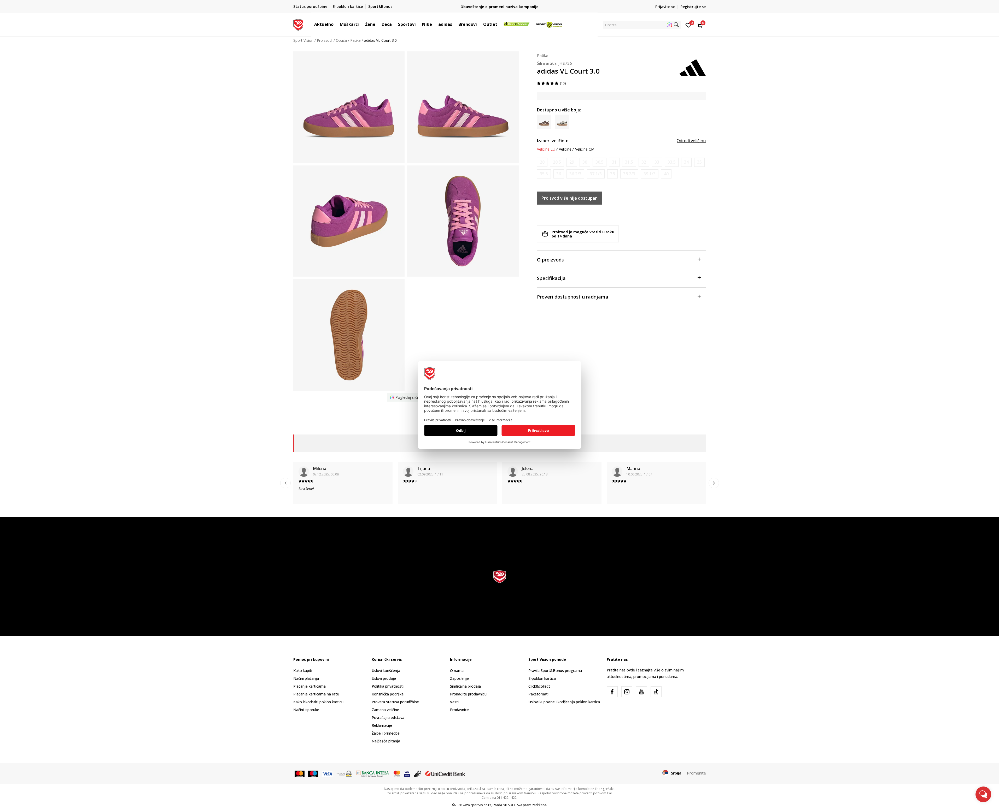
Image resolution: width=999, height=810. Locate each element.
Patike (355, 40)
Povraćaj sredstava (388, 717)
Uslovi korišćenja (386, 670)
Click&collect (539, 686)
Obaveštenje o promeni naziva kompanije (499, 7)
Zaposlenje (459, 678)
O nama (457, 670)
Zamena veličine (385, 709)
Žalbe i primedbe (386, 733)
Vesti (454, 701)
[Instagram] (627, 692)
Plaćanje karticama (309, 686)
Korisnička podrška (388, 694)
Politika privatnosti (388, 686)
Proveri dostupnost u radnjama (572, 297)
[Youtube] (641, 692)
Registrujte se (693, 6)
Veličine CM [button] (584, 149)
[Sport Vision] (298, 24)
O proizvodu (550, 260)
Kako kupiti (302, 670)
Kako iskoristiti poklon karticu (318, 701)
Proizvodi (324, 40)
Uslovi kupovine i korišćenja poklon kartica (564, 701)
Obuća (341, 40)
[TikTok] (656, 692)
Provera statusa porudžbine (395, 701)
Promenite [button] (696, 773)
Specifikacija (551, 278)
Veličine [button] (565, 149)
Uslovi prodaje (384, 678)
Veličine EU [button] (546, 149)
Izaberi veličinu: (552, 140)
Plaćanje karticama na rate (316, 694)
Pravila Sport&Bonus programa (555, 670)
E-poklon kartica (542, 678)
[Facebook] (612, 692)
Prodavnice (459, 709)
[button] (336, 24)
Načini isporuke (306, 709)
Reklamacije (382, 725)
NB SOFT (509, 805)
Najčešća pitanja (386, 740)
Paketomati (538, 694)
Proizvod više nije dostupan (569, 198)
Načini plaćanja (306, 678)
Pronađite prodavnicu (468, 694)
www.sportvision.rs (477, 805)
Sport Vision (303, 40)
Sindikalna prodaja (465, 686)
